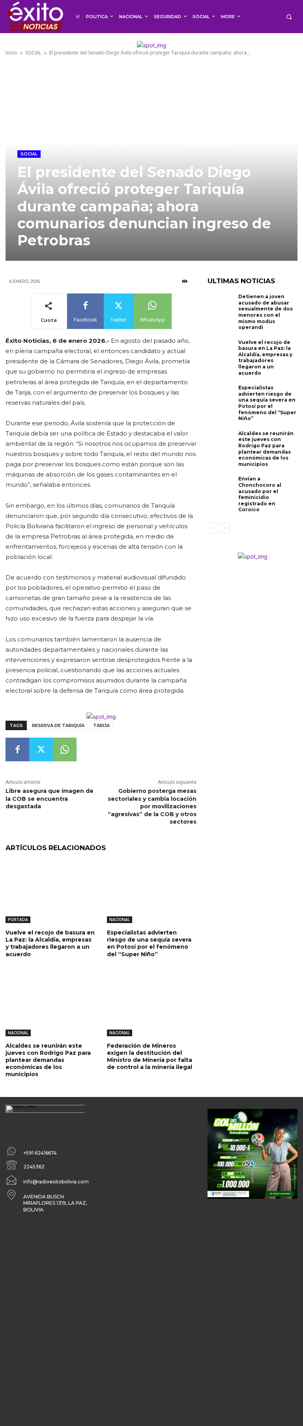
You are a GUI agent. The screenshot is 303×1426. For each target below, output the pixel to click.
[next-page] (225, 528)
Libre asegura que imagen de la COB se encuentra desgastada (50, 798)
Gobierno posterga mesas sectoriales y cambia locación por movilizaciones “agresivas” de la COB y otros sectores (152, 806)
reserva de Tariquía (58, 725)
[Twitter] (41, 749)
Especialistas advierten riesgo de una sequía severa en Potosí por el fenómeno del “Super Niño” (149, 943)
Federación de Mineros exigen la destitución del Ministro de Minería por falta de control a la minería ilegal (149, 1056)
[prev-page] (212, 528)
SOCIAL (33, 52)
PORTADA (18, 919)
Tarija (101, 725)
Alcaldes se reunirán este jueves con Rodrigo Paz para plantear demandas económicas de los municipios (48, 1060)
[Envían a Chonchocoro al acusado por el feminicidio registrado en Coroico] (221, 488)
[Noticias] (35, 16)
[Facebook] (17, 749)
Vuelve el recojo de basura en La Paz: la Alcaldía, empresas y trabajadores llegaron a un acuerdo (50, 943)
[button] (289, 17)
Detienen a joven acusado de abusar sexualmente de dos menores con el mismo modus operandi (265, 311)
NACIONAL (119, 919)
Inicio (11, 52)
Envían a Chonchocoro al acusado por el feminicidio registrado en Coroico (259, 494)
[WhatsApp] (65, 749)
